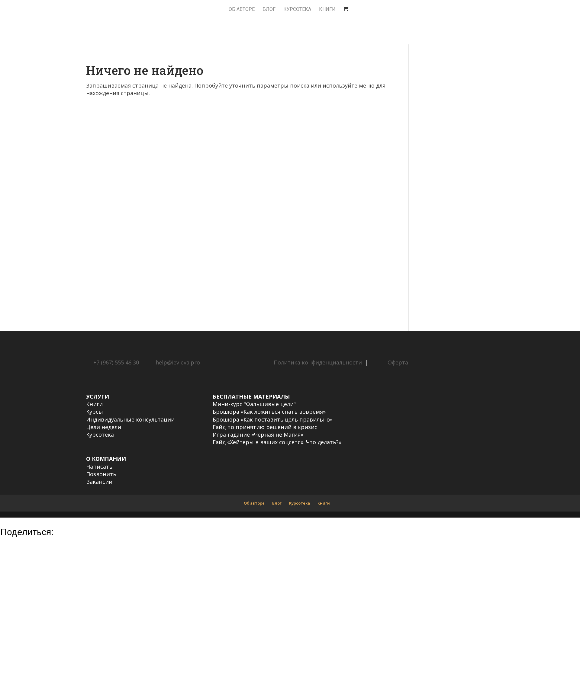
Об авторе (242, 9)
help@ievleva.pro (178, 362)
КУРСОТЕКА (297, 9)
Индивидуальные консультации (130, 419)
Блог (269, 9)
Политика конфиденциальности (318, 362)
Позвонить (101, 474)
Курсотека (100, 434)
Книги (327, 9)
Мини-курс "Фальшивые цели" (254, 404)
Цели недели (103, 427)
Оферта (398, 362)
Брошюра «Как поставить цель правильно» (273, 419)
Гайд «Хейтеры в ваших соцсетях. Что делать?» (277, 442)
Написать (99, 466)
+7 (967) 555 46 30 (116, 362)
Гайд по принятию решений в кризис (265, 427)
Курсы (94, 411)
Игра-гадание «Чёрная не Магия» (258, 434)
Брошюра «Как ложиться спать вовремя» (269, 411)
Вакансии (99, 481)
